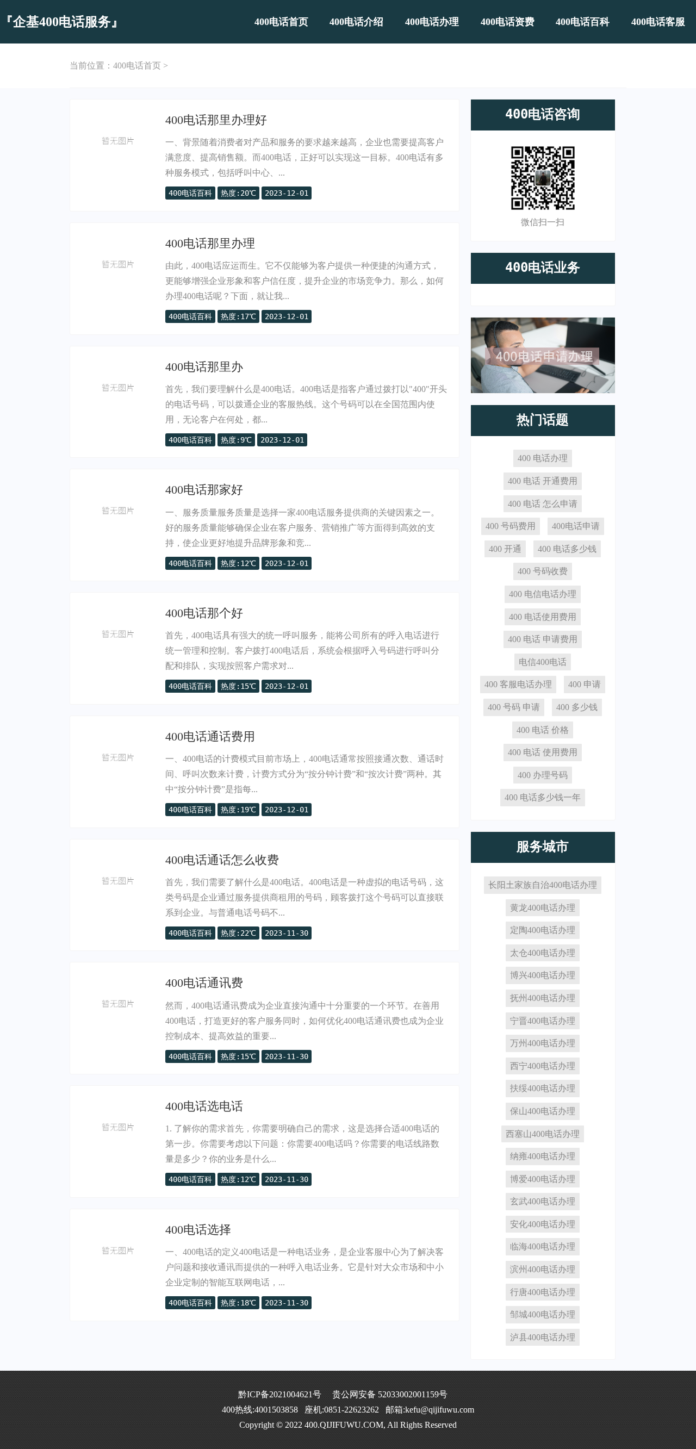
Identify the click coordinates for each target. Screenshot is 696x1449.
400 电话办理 (543, 458)
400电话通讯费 (204, 983)
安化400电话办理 (542, 1224)
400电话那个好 (204, 613)
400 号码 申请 (514, 707)
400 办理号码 (543, 775)
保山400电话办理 (542, 1111)
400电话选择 (198, 1229)
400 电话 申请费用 (542, 639)
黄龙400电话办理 (542, 907)
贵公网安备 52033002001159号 (390, 1394)
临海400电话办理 (542, 1246)
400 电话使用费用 (542, 616)
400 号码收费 (543, 571)
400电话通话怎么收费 (222, 860)
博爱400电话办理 (542, 1179)
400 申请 (584, 684)
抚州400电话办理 (542, 998)
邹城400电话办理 (542, 1314)
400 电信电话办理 (542, 594)
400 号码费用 (511, 526)
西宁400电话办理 (542, 1066)
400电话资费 (508, 21)
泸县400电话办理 (542, 1337)
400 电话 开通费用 (542, 481)
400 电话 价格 (543, 730)
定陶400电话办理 (542, 930)
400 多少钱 (577, 707)
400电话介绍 (356, 21)
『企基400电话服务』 (62, 22)
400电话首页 (281, 21)
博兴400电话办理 (542, 975)
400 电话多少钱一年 (543, 797)
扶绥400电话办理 (542, 1088)
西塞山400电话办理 (543, 1134)
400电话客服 (658, 21)
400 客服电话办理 (518, 684)
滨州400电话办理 (542, 1269)
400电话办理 (432, 21)
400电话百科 (583, 21)
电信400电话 (543, 662)
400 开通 (505, 549)
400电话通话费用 (210, 736)
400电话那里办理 (210, 243)
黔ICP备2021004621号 (279, 1394)
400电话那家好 (204, 489)
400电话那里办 (204, 367)
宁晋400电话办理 (542, 1020)
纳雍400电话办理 (542, 1156)
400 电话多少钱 (567, 549)
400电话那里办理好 (216, 120)
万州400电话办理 (542, 1043)
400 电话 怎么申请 (542, 503)
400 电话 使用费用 (542, 752)
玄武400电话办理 (542, 1201)
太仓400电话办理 (542, 952)
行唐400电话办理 (542, 1292)
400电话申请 (576, 526)
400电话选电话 (204, 1106)
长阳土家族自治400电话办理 (542, 885)
